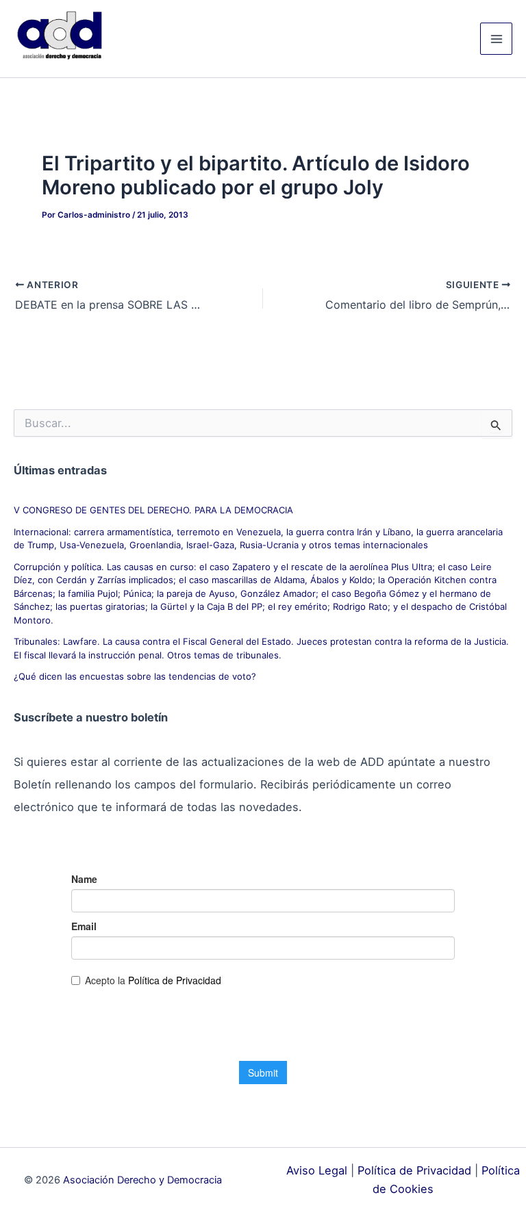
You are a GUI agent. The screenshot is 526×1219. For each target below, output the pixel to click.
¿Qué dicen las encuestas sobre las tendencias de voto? (135, 676)
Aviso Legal (316, 1170)
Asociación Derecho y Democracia (142, 1180)
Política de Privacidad (414, 1170)
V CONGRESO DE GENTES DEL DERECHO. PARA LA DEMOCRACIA (153, 509)
